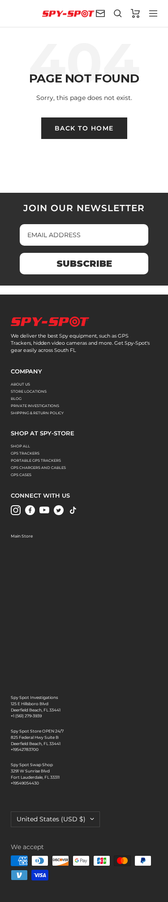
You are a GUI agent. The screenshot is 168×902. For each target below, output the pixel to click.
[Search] (118, 13)
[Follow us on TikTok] (73, 510)
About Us (20, 384)
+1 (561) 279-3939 (26, 715)
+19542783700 (25, 749)
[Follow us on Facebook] (30, 510)
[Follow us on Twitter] (59, 510)
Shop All (20, 446)
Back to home (84, 128)
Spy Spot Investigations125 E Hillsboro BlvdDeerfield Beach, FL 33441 (35, 703)
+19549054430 (25, 783)
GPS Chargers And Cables (38, 467)
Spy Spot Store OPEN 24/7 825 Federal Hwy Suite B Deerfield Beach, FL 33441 (37, 737)
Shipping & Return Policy (37, 413)
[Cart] (135, 13)
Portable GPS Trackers (36, 460)
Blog (16, 398)
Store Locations (29, 391)
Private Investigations (35, 405)
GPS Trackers (25, 453)
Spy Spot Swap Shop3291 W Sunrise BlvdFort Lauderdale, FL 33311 (35, 770)
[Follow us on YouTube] (44, 510)
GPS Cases (21, 475)
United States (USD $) (51, 819)
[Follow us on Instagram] (16, 510)
